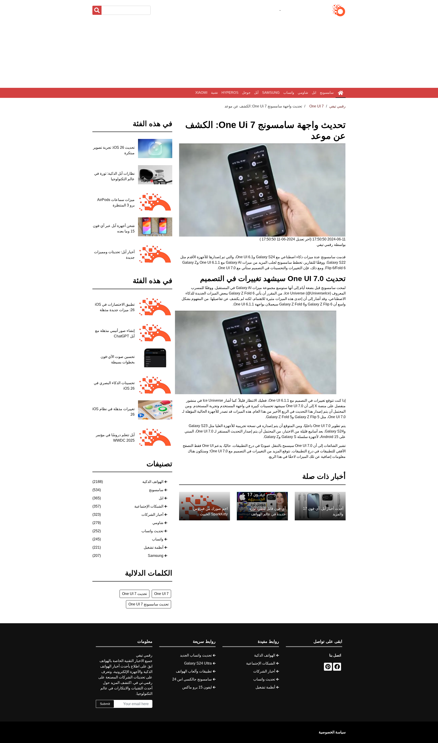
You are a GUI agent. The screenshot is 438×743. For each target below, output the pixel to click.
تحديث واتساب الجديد (196, 655)
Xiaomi (201, 92)
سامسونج (327, 92)
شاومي (303, 92)
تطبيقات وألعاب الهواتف (194, 671)
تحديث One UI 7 (134, 594)
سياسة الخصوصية (332, 732)
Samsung (271, 92)
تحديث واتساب (152, 531)
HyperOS (230, 92)
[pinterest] (328, 667)
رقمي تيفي (337, 106)
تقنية (214, 92)
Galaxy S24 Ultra (198, 663)
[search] (97, 10)
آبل (256, 92)
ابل (314, 92)
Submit (105, 704)
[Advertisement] (219, 52)
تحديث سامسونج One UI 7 (148, 604)
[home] (341, 93)
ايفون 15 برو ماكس (197, 687)
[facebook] (337, 667)
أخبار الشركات (152, 514)
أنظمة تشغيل (153, 547)
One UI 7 (161, 594)
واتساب (288, 92)
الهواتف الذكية (152, 482)
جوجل (246, 92)
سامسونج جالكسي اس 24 (192, 679)
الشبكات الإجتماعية (148, 506)
